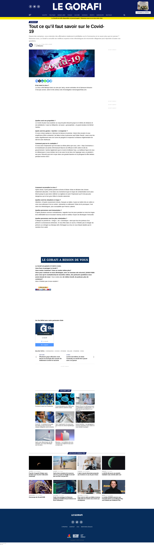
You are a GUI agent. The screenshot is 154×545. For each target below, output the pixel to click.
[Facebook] (36, 81)
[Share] (2, 543)
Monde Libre (61, 15)
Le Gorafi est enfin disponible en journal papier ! (77, 18)
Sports (92, 15)
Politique (52, 15)
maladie (70, 351)
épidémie (63, 351)
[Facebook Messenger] (48, 81)
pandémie (76, 351)
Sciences (84, 15)
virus (82, 351)
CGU (78, 526)
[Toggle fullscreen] (3, 543)
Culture (77, 15)
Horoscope (100, 15)
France (70, 15)
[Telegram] (50, 81)
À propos (64, 526)
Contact (72, 526)
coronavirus (50, 351)
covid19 (57, 351)
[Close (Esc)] (0, 543)
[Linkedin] (42, 81)
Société (44, 15)
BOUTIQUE (109, 15)
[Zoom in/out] (5, 543)
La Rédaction (39, 45)
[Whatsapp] (45, 81)
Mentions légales (86, 526)
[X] (39, 81)
